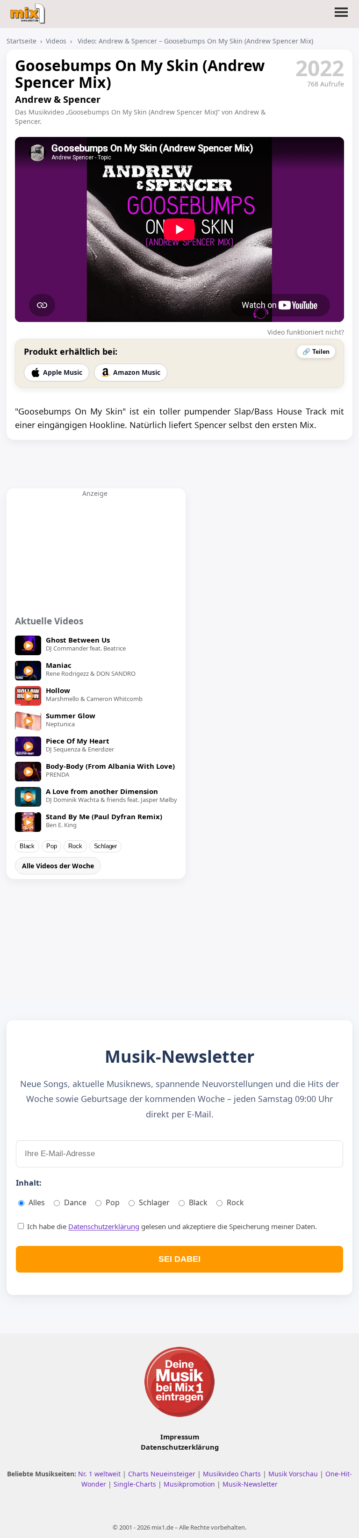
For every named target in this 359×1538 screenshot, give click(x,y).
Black (27, 846)
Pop (51, 846)
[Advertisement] (95, 556)
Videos (56, 40)
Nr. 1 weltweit (100, 1473)
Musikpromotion (190, 1484)
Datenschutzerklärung (103, 1226)
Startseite (21, 40)
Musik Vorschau (294, 1473)
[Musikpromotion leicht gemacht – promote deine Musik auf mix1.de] (179, 1382)
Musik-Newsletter (250, 1484)
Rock (75, 846)
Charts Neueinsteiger (162, 1473)
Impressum (179, 1436)
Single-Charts (136, 1484)
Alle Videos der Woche (58, 865)
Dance (75, 1202)
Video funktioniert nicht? (305, 332)
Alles (37, 1202)
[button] (341, 17)
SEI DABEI (179, 1259)
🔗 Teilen (316, 351)
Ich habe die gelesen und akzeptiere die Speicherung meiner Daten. (171, 1226)
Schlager (105, 846)
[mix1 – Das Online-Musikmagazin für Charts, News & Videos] (28, 10)
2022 (319, 67)
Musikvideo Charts (233, 1473)
